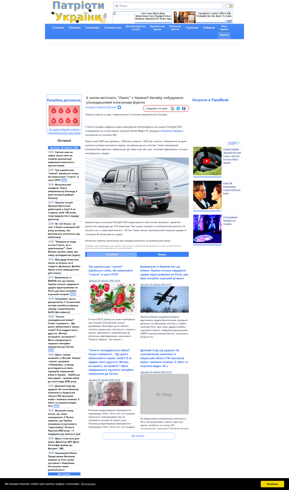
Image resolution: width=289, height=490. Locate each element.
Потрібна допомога (64, 99)
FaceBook (112, 254)
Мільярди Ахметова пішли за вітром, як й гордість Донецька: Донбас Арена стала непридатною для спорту (64, 266)
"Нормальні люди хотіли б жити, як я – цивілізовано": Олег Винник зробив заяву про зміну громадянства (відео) (64, 248)
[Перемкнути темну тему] (229, 6)
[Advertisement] (144, 69)
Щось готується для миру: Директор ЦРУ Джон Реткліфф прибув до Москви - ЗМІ (63, 443)
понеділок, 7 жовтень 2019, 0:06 (101, 107)
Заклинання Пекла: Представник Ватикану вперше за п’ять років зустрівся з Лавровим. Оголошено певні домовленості (62, 461)
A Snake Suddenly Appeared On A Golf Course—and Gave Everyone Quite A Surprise (232, 156)
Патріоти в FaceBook (210, 99)
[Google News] (172, 108)
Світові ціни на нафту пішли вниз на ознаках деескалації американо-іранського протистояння (61, 158)
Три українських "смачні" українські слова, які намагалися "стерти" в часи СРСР (63, 175)
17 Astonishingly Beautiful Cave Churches (230, 220)
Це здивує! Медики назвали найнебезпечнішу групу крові (64, 131)
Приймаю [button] (272, 484)
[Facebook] (183, 108)
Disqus (162, 254)
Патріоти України (172, 130)
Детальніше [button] (88, 483)
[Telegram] (178, 108)
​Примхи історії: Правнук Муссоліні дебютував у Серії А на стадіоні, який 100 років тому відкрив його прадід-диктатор (63, 211)
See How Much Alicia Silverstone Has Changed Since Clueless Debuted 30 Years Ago (153, 16)
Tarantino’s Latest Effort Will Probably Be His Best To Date (213, 14)
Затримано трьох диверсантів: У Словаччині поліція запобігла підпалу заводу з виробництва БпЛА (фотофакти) (64, 305)
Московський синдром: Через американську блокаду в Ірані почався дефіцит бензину (62, 191)
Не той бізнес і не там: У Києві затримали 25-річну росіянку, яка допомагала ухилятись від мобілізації (64, 230)
